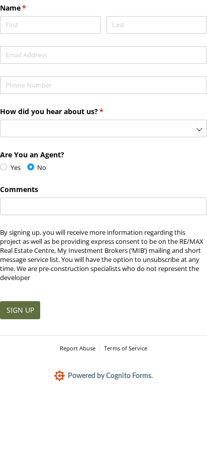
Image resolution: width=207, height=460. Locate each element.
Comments (19, 189)
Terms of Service (125, 348)
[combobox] (103, 128)
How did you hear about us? (66, 111)
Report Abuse (77, 348)
